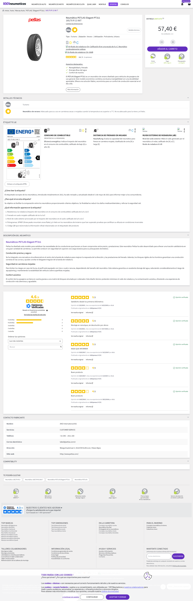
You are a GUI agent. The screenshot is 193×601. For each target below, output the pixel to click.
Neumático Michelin (8, 527)
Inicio (7, 10)
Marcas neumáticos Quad (9, 540)
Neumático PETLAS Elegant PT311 (59, 480)
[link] (38, 4)
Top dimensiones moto (59, 527)
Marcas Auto (20, 10)
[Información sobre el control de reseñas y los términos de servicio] (47, 310)
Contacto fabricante (14, 417)
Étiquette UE (10, 122)
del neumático (17, 235)
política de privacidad (110, 591)
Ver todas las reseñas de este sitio (35, 315)
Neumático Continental (9, 531)
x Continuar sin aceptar (70, 597)
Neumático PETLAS (81, 480)
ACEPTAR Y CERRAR (117, 597)
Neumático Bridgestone (9, 525)
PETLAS (29, 10)
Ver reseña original (77, 313)
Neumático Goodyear (8, 533)
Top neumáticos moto (58, 531)
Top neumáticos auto (58, 529)
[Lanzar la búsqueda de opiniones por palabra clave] (61, 347)
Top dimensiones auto (58, 525)
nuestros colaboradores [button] (134, 587)
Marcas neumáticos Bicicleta (10, 538)
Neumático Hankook (8, 529)
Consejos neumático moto (107, 531)
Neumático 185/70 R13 (12, 480)
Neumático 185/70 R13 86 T (34, 480)
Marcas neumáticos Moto (9, 536)
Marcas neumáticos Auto (9, 535)
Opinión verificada (182, 297)
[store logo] (14, 4)
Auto (12, 10)
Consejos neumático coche (108, 525)
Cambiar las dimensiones (74, 24)
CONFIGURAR (92, 597)
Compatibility (10, 461)
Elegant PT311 (38, 10)
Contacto (102, 557)
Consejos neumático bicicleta (108, 533)
